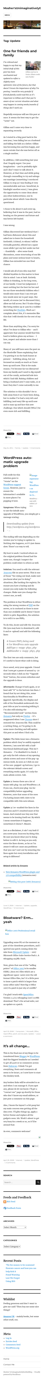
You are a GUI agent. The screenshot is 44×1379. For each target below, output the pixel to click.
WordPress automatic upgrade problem (17, 462)
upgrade (33, 905)
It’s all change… (16, 1046)
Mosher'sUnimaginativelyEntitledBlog (17, 1372)
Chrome (28, 719)
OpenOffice (28, 994)
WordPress (8, 484)
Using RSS (10, 1281)
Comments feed (13, 1344)
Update (25, 448)
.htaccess (7, 572)
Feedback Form (13, 1208)
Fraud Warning (13, 1275)
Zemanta (7, 716)
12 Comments (19, 908)
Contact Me (8, 1365)
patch (15, 1034)
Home (6, 1359)
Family (17, 448)
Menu (7, 15)
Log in (9, 1338)
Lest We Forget (13, 1278)
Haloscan (12, 1066)
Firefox (26, 716)
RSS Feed (10, 1201)
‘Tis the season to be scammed (20, 1265)
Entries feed (11, 1341)
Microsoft (29, 1031)
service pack (22, 1034)
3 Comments (35, 448)
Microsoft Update (21, 952)
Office (36, 1031)
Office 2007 (18, 968)
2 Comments (10, 1163)
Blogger (23, 1056)
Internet (18, 905)
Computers (20, 1031)
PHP (31, 605)
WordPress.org (12, 1348)
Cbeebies (21, 310)
